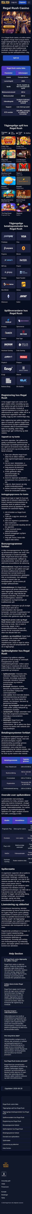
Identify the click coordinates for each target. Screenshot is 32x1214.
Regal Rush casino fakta (10, 1104)
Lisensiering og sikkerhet (10, 1144)
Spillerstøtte (6, 1140)
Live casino (13, 133)
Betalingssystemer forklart (11, 1133)
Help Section (7, 1148)
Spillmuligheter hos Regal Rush (13, 1129)
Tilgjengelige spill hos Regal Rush (13, 1108)
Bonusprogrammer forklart (11, 1125)
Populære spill (4, 133)
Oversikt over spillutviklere (11, 1136)
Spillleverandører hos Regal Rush (13, 1117)
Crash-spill (20, 133)
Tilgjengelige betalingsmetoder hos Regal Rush (16, 1112)
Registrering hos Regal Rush (12, 1121)
